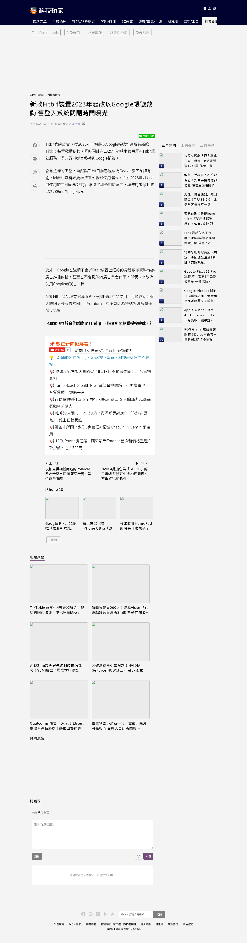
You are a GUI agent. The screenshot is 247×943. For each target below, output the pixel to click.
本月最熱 (207, 145)
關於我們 (173, 924)
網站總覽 (188, 924)
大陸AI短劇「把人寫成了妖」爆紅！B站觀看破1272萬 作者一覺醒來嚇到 (200, 160)
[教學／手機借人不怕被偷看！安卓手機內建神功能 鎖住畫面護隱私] (170, 180)
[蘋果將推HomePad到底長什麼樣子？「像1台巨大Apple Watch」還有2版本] (136, 508)
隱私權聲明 (129, 924)
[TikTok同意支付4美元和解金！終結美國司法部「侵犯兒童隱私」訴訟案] (59, 583)
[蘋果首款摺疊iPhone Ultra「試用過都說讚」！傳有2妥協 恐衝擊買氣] (99, 508)
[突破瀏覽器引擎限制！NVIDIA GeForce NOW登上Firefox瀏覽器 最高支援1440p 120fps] (121, 641)
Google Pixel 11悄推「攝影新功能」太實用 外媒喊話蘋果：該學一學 (61, 526)
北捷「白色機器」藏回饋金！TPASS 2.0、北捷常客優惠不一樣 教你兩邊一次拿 (200, 199)
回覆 (148, 856)
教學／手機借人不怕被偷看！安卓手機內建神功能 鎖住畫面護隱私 (200, 179)
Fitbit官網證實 (58, 144)
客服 (78, 924)
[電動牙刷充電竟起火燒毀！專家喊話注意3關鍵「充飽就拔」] (170, 257)
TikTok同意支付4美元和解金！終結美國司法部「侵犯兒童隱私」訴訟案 (57, 610)
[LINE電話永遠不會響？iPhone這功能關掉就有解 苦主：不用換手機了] (170, 238)
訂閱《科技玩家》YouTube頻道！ (104, 350)
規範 (37, 856)
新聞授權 (91, 924)
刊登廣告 (59, 924)
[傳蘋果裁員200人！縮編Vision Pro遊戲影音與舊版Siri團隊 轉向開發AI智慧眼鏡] (121, 583)
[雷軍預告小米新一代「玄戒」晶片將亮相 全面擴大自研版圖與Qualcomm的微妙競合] (121, 699)
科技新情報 (213, 21)
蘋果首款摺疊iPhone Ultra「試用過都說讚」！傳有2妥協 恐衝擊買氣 (99, 526)
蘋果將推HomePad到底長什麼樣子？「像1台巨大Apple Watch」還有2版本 (136, 526)
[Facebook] (82, 913)
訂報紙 (159, 924)
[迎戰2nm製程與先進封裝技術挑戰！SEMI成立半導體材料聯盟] (59, 641)
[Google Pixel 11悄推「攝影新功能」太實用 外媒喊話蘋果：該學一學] (62, 508)
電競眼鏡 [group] (95, 32)
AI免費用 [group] (73, 32)
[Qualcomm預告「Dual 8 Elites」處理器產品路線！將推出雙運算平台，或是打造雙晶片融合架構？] (59, 699)
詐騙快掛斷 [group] (118, 32)
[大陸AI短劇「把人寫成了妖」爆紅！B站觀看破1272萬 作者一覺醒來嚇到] (170, 160)
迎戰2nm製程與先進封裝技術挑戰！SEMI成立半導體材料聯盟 (56, 668)
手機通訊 (59, 21)
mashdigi (94, 323)
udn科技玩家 (37, 94)
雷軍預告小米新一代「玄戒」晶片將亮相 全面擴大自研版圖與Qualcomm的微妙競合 (119, 725)
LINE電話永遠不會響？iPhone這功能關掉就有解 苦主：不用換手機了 (199, 238)
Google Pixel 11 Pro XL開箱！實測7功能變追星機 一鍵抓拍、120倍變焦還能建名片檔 (200, 276)
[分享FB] (35, 145)
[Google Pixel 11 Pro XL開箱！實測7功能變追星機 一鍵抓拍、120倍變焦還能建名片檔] (170, 276)
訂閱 (159, 914)
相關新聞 (37, 557)
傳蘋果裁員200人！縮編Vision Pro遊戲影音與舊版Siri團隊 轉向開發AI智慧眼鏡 (120, 610)
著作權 (117, 924)
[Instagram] (90, 913)
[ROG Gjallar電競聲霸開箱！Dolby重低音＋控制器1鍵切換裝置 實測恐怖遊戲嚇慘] (170, 334)
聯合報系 (146, 924)
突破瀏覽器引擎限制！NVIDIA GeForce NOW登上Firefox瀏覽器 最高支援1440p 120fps (119, 668)
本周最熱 (188, 145)
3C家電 (127, 21)
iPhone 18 (54, 489)
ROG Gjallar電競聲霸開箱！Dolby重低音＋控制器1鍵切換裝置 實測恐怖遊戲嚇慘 (200, 334)
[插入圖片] (138, 856)
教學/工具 (191, 21)
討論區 (35, 800)
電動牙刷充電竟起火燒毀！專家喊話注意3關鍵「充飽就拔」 (200, 257)
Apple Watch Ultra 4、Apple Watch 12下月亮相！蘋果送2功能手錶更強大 (200, 315)
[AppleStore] (112, 913)
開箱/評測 (108, 21)
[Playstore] (104, 913)
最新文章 (40, 21)
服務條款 (106, 924)
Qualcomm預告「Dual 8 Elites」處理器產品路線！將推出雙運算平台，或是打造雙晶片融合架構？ (58, 725)
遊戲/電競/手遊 (150, 21)
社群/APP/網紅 (83, 21)
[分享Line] (35, 159)
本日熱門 (169, 145)
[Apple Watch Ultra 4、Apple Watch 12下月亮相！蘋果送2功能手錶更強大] (170, 315)
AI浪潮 (173, 21)
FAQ (71, 924)
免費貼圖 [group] (142, 32)
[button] (209, 9)
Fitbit (53, 540)
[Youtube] (204, 9)
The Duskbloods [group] (45, 32)
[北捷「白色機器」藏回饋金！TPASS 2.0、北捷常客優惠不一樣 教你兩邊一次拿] (170, 199)
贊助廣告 (37, 737)
